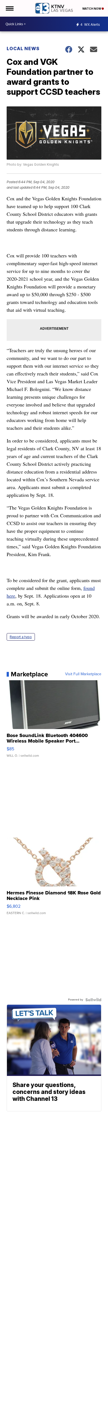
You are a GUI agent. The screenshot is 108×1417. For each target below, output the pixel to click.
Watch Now (92, 8)
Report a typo (21, 637)
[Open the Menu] (9, 8)
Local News (23, 48)
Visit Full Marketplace (83, 674)
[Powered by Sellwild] (93, 1000)
